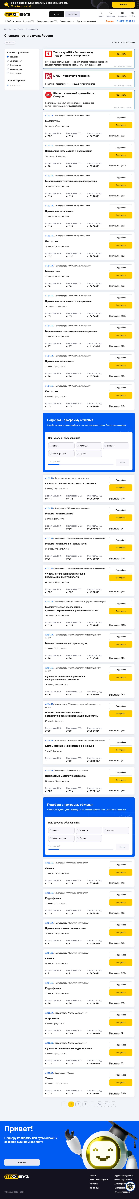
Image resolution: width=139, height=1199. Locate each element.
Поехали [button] (22, 1162)
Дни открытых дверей (86, 21)
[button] (120, 54)
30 (99, 1104)
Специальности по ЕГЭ (47, 21)
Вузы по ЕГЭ (28, 21)
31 (106, 1104)
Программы (114, 136)
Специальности (67, 21)
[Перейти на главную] (17, 14)
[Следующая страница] (113, 1104)
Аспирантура (21, 73)
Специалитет (21, 65)
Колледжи (72, 14)
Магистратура (22, 69)
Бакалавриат (21, 61)
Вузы (56, 14)
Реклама (129, 66)
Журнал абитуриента (123, 1176)
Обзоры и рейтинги (123, 1180)
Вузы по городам (122, 1192)
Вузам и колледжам (99, 1180)
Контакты (94, 1188)
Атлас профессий (122, 1184)
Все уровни (18, 57)
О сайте (93, 1176)
